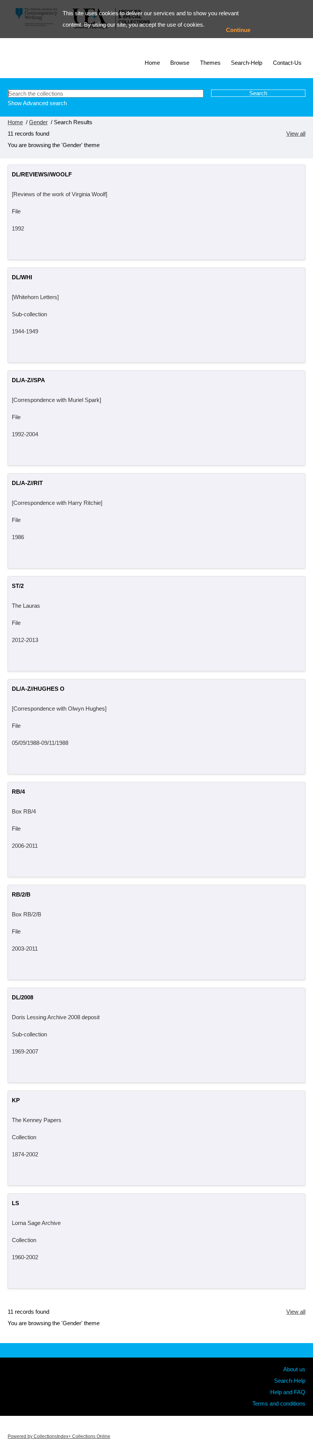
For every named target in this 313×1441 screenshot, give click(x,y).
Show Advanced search (37, 103)
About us (294, 1369)
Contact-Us (287, 62)
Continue (238, 30)
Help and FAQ (287, 1392)
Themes (210, 62)
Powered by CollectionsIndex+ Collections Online (59, 1436)
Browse (179, 62)
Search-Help (246, 62)
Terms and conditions (278, 1403)
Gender (38, 122)
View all (295, 133)
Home (152, 62)
